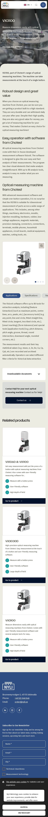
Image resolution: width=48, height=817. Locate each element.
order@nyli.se (21, 702)
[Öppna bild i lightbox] (41, 245)
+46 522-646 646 (22, 698)
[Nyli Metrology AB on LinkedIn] (5, 710)
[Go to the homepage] (5, 5)
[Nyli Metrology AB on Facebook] (19, 710)
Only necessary (24, 813)
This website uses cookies (16, 782)
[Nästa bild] (14, 280)
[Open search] (36, 5)
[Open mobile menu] (43, 5)
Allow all (24, 807)
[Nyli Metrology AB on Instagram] (12, 710)
